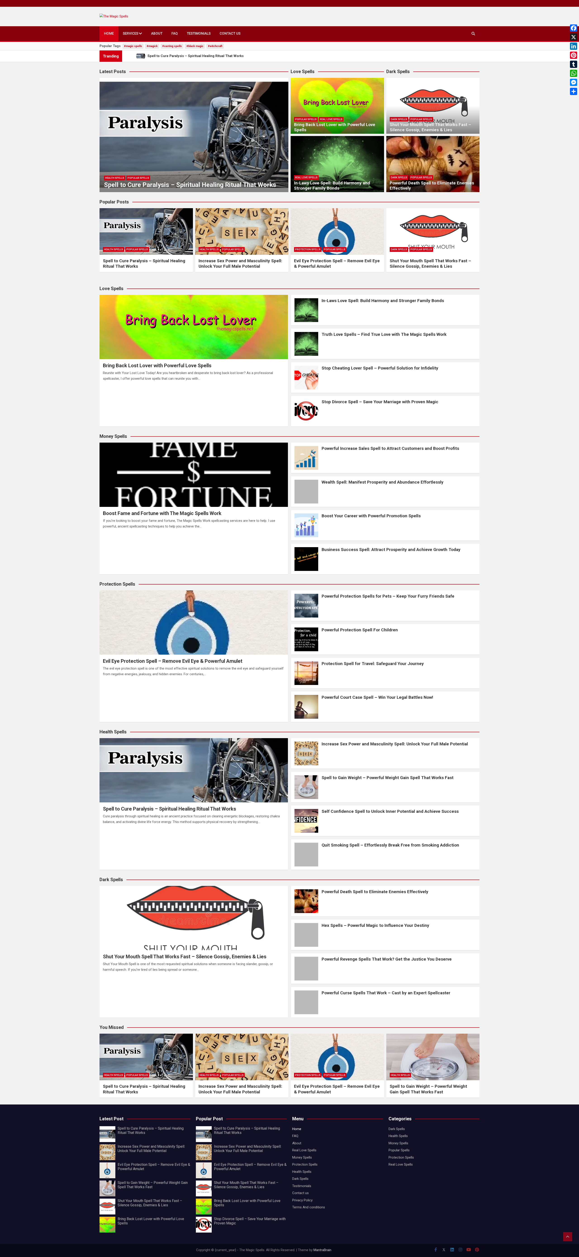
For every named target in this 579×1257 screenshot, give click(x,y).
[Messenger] (573, 82)
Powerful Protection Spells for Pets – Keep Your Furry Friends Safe (388, 596)
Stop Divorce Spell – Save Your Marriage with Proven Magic (380, 401)
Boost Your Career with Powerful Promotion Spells (371, 515)
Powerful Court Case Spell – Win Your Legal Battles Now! (377, 697)
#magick (152, 46)
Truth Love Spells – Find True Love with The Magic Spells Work (384, 334)
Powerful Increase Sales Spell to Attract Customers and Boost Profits (390, 448)
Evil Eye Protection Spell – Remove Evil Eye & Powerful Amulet (172, 661)
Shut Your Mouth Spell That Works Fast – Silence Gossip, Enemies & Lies (430, 127)
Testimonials (199, 33)
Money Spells (302, 1157)
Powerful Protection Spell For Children (360, 629)
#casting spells (172, 46)
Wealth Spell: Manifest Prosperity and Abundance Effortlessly (383, 482)
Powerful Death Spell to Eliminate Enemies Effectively (432, 185)
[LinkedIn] (573, 46)
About (156, 33)
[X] (573, 37)
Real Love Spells (331, 119)
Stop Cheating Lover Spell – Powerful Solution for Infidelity (380, 368)
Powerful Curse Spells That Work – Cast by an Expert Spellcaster (386, 992)
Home (109, 33)
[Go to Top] (567, 1236)
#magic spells (133, 46)
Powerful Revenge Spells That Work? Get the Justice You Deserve (387, 959)
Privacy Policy (302, 1200)
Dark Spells (399, 119)
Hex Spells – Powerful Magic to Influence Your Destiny (375, 925)
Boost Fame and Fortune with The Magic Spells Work (162, 513)
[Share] (573, 91)
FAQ (174, 33)
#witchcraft (215, 46)
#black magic (194, 46)
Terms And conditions (308, 1207)
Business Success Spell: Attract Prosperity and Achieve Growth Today (391, 549)
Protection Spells (307, 249)
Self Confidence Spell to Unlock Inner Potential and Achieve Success (390, 811)
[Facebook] (573, 28)
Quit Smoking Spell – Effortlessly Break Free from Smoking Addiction (390, 845)
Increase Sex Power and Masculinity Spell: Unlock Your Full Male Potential (240, 263)
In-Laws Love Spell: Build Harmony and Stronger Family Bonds (332, 185)
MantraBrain (322, 1250)
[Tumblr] (573, 64)
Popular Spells (138, 178)
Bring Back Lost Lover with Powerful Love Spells (334, 127)
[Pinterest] (573, 55)
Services (130, 33)
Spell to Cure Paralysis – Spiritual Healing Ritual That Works (190, 184)
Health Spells (114, 178)
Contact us (230, 33)
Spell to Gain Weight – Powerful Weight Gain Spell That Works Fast (387, 777)
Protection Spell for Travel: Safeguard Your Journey (373, 663)
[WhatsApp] (573, 73)
